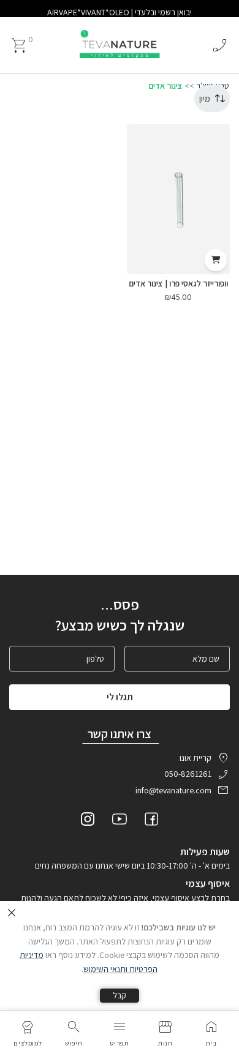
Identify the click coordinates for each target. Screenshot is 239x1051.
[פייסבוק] (151, 821)
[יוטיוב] (119, 821)
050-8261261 (187, 773)
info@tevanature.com (173, 790)
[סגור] (11, 912)
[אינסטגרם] (87, 821)
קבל (119, 995)
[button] (216, 260)
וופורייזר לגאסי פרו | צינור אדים (178, 283)
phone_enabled (219, 45)
